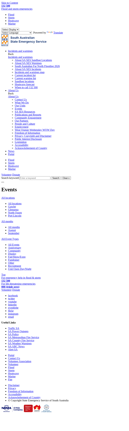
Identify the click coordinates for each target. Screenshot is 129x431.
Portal (11, 154)
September (13, 233)
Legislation (21, 142)
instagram (13, 313)
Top (3, 274)
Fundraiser (13, 259)
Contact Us (21, 99)
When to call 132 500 (26, 87)
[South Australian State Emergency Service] (24, 45)
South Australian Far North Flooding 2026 (37, 66)
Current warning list (25, 78)
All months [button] (7, 221)
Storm (11, 17)
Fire (10, 379)
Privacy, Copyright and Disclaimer (33, 136)
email (11, 316)
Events (18, 108)
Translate (58, 32)
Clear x (66, 178)
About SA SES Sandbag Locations (33, 60)
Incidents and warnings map (30, 72)
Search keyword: (10, 177)
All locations (15, 203)
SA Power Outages (18, 331)
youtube (12, 301)
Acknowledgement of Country (31, 148)
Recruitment (14, 265)
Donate (16, 174)
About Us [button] (13, 90)
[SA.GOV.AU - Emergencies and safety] (28, 411)
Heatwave (13, 20)
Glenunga (13, 209)
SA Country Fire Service (21, 340)
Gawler (12, 206)
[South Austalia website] (37, 411)
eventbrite (13, 307)
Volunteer (6, 174)
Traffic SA (13, 328)
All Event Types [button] (10, 238)
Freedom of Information (27, 132)
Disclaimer (13, 385)
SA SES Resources (25, 111)
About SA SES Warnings (28, 63)
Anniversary (14, 247)
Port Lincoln (14, 215)
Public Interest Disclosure (28, 139)
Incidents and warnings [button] (20, 51)
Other (11, 262)
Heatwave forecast (24, 84)
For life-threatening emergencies (18, 285)
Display (12, 253)
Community (14, 250)
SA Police (13, 334)
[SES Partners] (12, 411)
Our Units (20, 105)
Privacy (12, 388)
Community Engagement (28, 117)
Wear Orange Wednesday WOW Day (35, 129)
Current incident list (25, 75)
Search (55, 178)
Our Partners (21, 120)
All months (14, 227)
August (12, 230)
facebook (13, 295)
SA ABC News (16, 346)
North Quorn (15, 212)
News (11, 151)
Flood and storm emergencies (16, 7)
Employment (21, 126)
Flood (11, 14)
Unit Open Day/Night (19, 268)
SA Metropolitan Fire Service (23, 337)
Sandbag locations (24, 81)
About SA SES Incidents (28, 69)
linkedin (12, 304)
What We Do (22, 102)
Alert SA (13, 349)
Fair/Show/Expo (17, 256)
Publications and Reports (28, 114)
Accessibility (21, 145)
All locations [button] (8, 197)
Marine (12, 23)
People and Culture (25, 123)
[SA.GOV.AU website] (46, 411)
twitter (11, 298)
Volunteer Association (19, 361)
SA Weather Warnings (20, 343)
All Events (13, 244)
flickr (11, 310)
